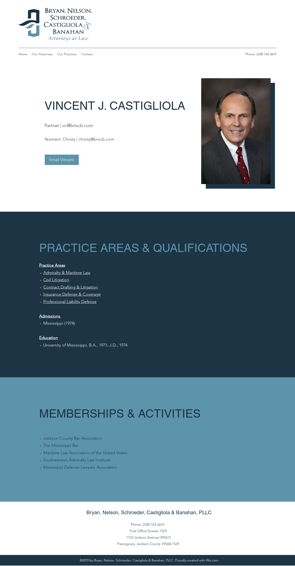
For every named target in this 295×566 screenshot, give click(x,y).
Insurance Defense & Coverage (72, 294)
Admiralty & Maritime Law (66, 272)
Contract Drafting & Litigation (70, 287)
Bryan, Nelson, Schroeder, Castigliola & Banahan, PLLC (149, 512)
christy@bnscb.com (96, 139)
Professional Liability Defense (70, 301)
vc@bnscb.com (77, 125)
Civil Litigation (56, 279)
